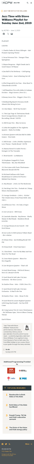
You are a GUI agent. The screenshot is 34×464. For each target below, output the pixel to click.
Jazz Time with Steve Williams (15, 11)
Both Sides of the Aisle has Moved (18, 406)
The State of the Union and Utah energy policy (18, 428)
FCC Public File (7, 451)
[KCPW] (7, 3)
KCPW (6, 30)
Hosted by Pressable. (7, 455)
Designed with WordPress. (9, 454)
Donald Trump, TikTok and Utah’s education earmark (17, 417)
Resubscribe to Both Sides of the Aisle (17, 396)
